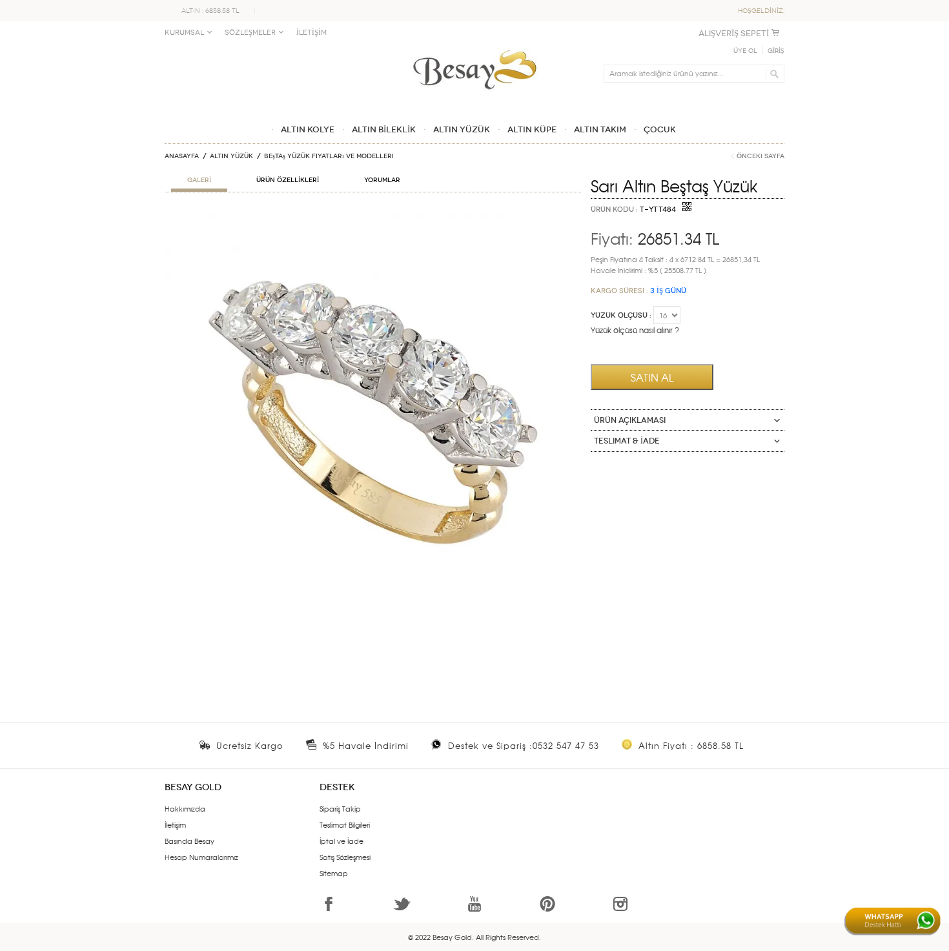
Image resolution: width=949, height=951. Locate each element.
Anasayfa (182, 156)
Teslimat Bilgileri (345, 824)
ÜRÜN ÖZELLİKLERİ (287, 180)
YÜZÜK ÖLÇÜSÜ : (621, 315)
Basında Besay (189, 840)
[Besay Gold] (474, 46)
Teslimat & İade (627, 440)
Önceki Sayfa (760, 156)
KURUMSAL (184, 32)
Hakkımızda (185, 808)
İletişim (175, 824)
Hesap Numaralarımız (201, 857)
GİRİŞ (776, 51)
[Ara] (772, 73)
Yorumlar (382, 180)
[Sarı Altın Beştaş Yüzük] (373, 217)
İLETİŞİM (311, 32)
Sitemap (334, 873)
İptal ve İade (341, 840)
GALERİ (199, 180)
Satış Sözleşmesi (345, 857)
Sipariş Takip (340, 808)
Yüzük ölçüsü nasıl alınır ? (635, 330)
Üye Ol (745, 51)
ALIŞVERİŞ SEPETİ (734, 33)
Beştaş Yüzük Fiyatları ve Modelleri (329, 156)
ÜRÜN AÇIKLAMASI (630, 420)
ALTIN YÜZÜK (231, 156)
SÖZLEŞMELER (250, 32)
